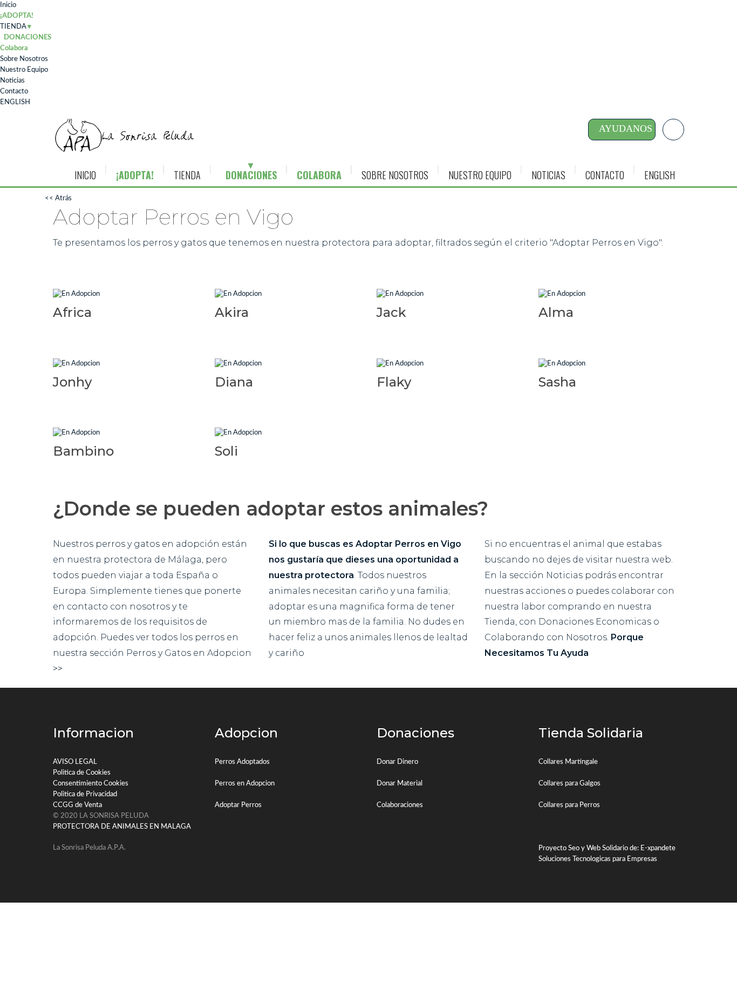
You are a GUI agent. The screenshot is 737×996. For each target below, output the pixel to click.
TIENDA (13, 26)
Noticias (12, 80)
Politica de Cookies (82, 772)
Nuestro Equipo (24, 69)
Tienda (499, 621)
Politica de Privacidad (85, 794)
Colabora (14, 48)
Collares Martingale (568, 761)
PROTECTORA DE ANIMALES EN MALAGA (122, 826)
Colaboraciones (400, 805)
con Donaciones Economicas (585, 621)
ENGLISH (15, 102)
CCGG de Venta (77, 805)
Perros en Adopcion (245, 783)
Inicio (8, 5)
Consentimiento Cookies (90, 783)
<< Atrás (58, 198)
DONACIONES (251, 175)
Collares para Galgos (569, 783)
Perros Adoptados (242, 761)
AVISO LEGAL (75, 761)
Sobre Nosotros (24, 59)
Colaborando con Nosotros (545, 637)
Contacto (14, 91)
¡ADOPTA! (16, 15)
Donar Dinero (397, 761)
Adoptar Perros (238, 805)
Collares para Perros (569, 805)
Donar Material (399, 783)
